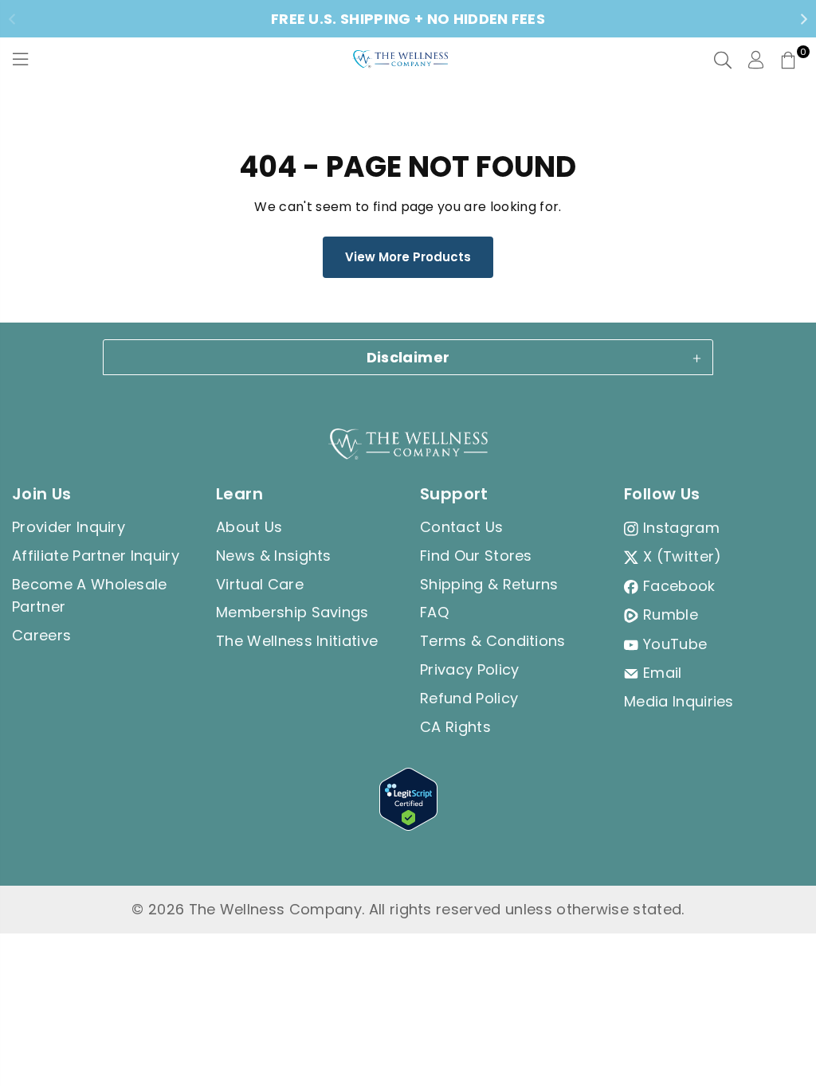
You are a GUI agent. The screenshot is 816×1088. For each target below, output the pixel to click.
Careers (41, 635)
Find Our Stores (476, 556)
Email (662, 673)
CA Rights (455, 727)
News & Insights (274, 556)
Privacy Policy (469, 669)
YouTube (675, 644)
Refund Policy (469, 698)
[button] (788, 60)
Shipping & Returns (489, 584)
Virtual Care (260, 584)
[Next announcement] (804, 19)
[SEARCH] (723, 60)
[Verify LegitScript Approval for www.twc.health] (408, 826)
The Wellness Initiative (297, 641)
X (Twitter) (682, 556)
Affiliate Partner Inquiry (95, 556)
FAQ (434, 612)
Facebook (679, 586)
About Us (249, 527)
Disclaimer (408, 357)
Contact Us (461, 527)
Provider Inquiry (68, 527)
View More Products (408, 257)
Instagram (681, 528)
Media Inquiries (679, 701)
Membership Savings (292, 612)
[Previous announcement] (12, 19)
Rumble (670, 614)
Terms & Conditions (493, 641)
